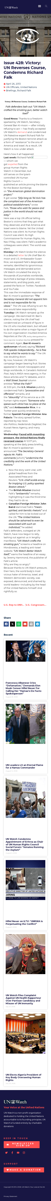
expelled (13, 164)
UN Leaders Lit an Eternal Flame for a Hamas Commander (24, 766)
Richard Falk (24, 90)
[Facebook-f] (12, 1152)
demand (22, 132)
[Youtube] (18, 1152)
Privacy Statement (10, 1196)
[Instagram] (24, 1152)
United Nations (28, 87)
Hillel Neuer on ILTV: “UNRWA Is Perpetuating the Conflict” (24, 922)
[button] (39, 6)
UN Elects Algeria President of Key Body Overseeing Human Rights (23, 1077)
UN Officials (12, 87)
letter (21, 255)
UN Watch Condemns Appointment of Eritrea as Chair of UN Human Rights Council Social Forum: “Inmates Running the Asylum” (25, 844)
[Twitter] (6, 1152)
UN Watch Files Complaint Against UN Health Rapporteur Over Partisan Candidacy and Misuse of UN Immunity (23, 999)
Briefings (11, 90)
